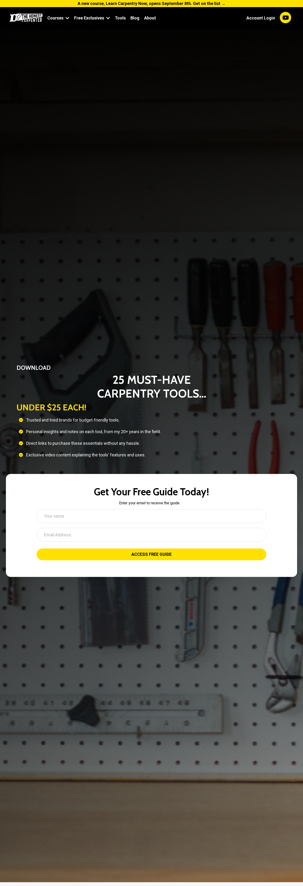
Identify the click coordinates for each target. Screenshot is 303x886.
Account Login (260, 17)
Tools (120, 17)
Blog (134, 17)
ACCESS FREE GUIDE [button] (151, 550)
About (150, 17)
